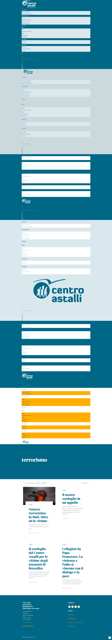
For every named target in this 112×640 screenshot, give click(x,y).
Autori (45, 483)
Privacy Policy (71, 614)
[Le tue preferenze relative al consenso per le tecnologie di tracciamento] (109, 638)
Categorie (31, 483)
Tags (39, 483)
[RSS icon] (87, 637)
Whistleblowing (72, 618)
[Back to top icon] (103, 637)
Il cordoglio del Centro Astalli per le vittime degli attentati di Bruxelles (38, 558)
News (30, 504)
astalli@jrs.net (29, 617)
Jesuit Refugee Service (28, 626)
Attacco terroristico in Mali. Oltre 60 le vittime (38, 515)
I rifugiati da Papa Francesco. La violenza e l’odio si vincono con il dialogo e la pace (72, 562)
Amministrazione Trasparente (75, 622)
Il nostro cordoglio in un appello (71, 498)
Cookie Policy (71, 626)
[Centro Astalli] (29, 8)
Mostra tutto (85, 483)
